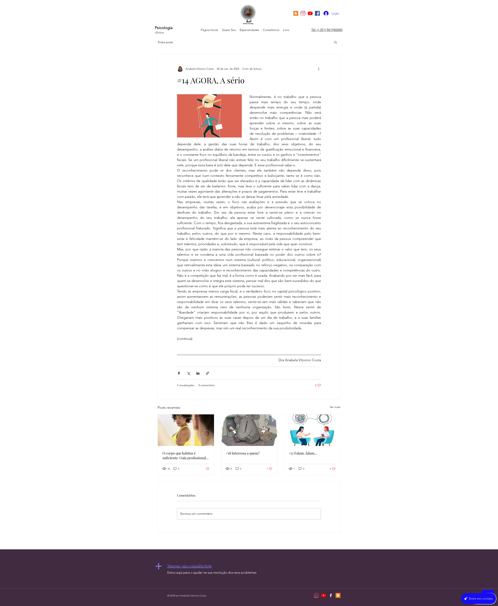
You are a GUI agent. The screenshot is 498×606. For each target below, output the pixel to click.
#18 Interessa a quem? (243, 453)
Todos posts (165, 42)
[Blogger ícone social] (295, 13)
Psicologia (164, 27)
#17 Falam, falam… (303, 453)
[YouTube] (310, 13)
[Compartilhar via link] (207, 373)
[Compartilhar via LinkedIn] (198, 373)
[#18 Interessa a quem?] (249, 430)
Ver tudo (335, 407)
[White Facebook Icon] (330, 595)
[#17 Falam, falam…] (312, 430)
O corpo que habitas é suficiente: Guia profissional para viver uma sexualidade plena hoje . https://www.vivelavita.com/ (184, 455)
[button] (335, 42)
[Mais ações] (318, 68)
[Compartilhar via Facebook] (179, 373)
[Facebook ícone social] (317, 13)
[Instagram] (303, 13)
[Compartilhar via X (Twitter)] (188, 373)
